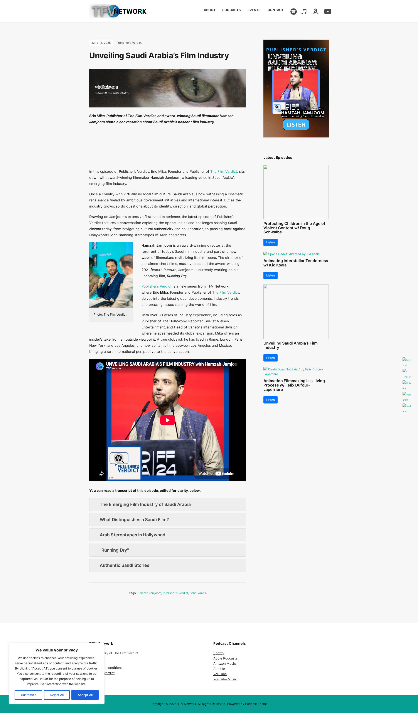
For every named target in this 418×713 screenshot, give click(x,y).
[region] (56, 673)
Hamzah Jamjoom (149, 593)
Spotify (218, 653)
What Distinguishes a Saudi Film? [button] (134, 519)
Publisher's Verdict (129, 42)
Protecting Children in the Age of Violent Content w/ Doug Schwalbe (294, 227)
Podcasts (231, 10)
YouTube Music (225, 679)
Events (254, 10)
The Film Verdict (223, 171)
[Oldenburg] (167, 91)
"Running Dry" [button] (114, 550)
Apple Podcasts (225, 658)
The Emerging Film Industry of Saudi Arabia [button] (145, 504)
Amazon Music (224, 663)
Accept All (85, 695)
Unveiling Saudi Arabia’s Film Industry (290, 345)
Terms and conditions (106, 668)
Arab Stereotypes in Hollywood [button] (132, 534)
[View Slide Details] (296, 88)
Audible (219, 669)
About (210, 10)
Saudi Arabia (198, 593)
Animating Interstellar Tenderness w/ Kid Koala (295, 262)
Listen (270, 242)
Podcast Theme (256, 704)
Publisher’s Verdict (157, 286)
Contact (276, 10)
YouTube (220, 674)
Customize (28, 695)
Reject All (57, 695)
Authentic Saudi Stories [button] (124, 565)
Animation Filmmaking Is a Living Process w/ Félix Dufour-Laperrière (294, 385)
